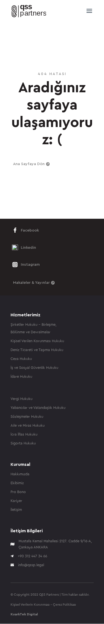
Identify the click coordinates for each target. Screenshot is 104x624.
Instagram (30, 265)
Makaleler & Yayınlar (31, 283)
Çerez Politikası (64, 604)
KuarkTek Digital (24, 614)
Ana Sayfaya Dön (29, 164)
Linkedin (28, 248)
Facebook (30, 230)
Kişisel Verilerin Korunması (30, 604)
